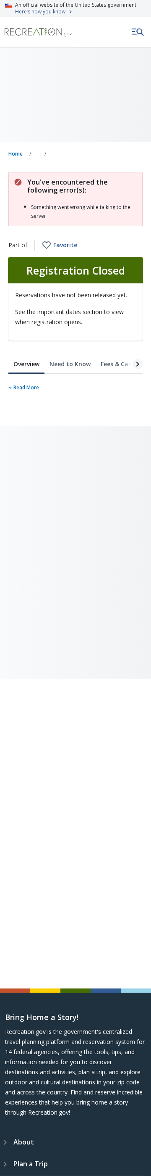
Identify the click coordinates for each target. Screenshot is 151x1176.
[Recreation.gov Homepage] (38, 32)
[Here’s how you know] (75, 8)
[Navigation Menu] (138, 32)
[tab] (26, 364)
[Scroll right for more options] (132, 363)
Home (15, 153)
